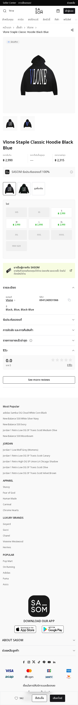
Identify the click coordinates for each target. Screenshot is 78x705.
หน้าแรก (7, 27)
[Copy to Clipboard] (69, 300)
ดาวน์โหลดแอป (24, 2)
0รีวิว (69, 365)
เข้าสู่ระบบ (69, 11)
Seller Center (9, 2)
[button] (5, 11)
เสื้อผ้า (19, 27)
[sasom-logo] (39, 11)
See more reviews (39, 380)
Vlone (30, 27)
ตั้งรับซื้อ (39, 698)
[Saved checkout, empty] (58, 11)
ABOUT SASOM (12, 640)
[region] (39, 75)
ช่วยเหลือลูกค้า (10, 650)
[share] (72, 30)
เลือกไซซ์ (57, 698)
